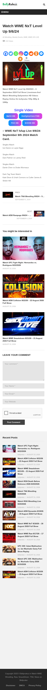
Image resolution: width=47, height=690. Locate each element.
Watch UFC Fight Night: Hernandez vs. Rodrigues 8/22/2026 (29, 448)
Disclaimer (10, 685)
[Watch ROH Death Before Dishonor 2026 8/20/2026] (9, 484)
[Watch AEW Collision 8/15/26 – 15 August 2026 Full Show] (9, 574)
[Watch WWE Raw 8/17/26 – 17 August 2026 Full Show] (9, 538)
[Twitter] (10, 53)
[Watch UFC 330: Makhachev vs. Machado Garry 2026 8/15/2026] (9, 561)
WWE (25, 37)
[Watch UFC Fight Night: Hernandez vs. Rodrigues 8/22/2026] (9, 448)
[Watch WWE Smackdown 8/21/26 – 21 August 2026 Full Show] (9, 473)
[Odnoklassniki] (36, 53)
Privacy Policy (35, 685)
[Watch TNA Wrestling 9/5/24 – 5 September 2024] (23, 196)
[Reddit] (31, 53)
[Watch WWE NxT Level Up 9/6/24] (23, 248)
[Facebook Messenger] (41, 53)
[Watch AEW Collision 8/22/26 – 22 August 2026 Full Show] (9, 461)
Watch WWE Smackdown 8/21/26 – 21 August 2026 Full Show (31, 471)
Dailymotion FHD (31, 116)
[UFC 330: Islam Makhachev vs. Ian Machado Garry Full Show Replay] (9, 549)
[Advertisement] (22, 622)
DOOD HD (30, 123)
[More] (20, 59)
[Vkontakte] (26, 53)
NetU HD (11, 116)
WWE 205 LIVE (33, 37)
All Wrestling (7, 37)
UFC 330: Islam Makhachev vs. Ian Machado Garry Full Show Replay (30, 549)
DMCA (22, 685)
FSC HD (15, 123)
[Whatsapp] (16, 53)
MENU (6, 12)
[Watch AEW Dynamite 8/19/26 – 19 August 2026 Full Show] (9, 515)
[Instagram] (21, 53)
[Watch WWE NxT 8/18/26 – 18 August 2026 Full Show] (9, 526)
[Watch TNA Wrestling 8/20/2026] (9, 494)
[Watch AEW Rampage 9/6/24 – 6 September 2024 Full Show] (23, 214)
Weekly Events (17, 37)
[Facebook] (5, 53)
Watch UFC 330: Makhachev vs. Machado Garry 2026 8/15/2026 (30, 561)
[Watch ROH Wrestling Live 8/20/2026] (9, 504)
